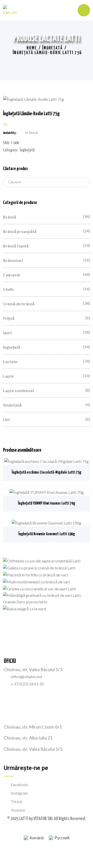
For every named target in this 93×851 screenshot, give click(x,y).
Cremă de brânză (18, 303)
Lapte (8, 376)
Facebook (19, 784)
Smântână (12, 405)
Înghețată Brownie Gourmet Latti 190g (46, 534)
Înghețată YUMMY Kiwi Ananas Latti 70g (46, 503)
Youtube (18, 810)
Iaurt (7, 332)
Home (32, 48)
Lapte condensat (18, 390)
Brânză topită (16, 245)
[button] (5, 124)
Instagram (19, 793)
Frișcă (8, 318)
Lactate (10, 361)
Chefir (8, 289)
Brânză (9, 216)
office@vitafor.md (26, 676)
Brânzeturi (13, 260)
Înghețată (52, 48)
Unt (6, 419)
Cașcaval (11, 274)
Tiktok (17, 801)
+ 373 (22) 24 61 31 (27, 683)
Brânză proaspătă (19, 231)
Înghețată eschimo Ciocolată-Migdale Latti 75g (46, 472)
